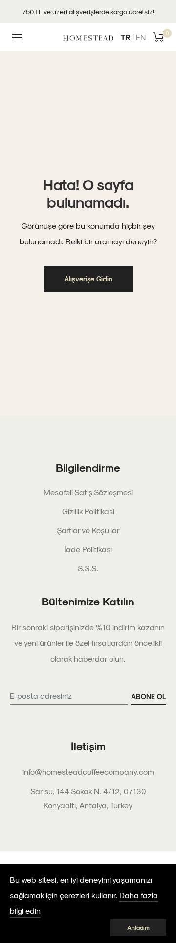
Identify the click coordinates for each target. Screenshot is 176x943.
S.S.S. (88, 568)
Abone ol (148, 696)
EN (141, 36)
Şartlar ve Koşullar (88, 530)
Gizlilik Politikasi (88, 511)
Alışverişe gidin (88, 279)
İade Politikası (88, 549)
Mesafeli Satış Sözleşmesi (88, 492)
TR (126, 36)
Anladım (138, 927)
